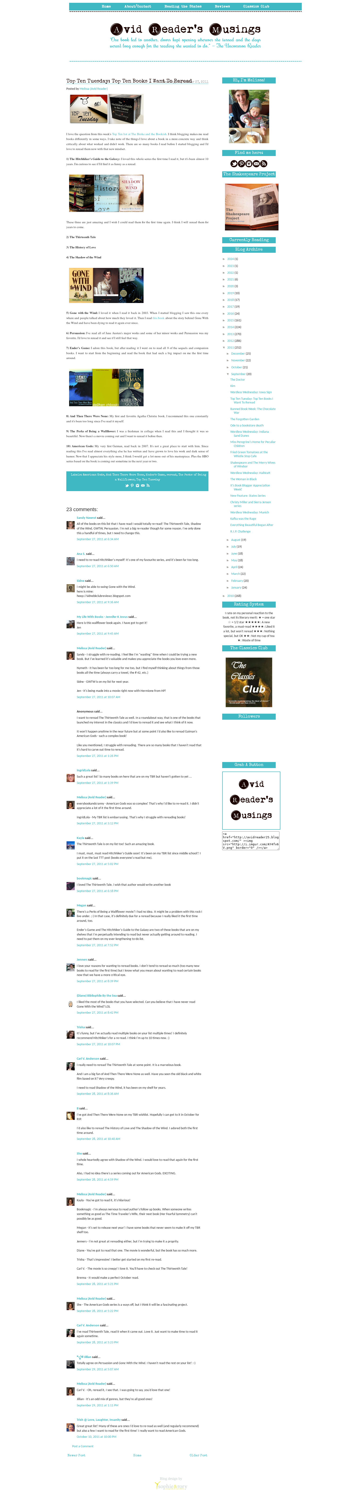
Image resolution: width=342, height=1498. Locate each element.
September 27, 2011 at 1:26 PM (97, 756)
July (234, 547)
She (79, 1153)
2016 (231, 314)
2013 (231, 334)
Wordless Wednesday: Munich (249, 512)
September (238, 374)
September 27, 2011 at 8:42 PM (97, 1013)
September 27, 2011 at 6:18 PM (97, 891)
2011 (231, 348)
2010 (231, 596)
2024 (231, 259)
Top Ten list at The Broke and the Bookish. (140, 134)
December (238, 354)
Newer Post (76, 1455)
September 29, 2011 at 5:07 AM (98, 1369)
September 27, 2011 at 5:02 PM (97, 864)
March (236, 574)
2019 (231, 293)
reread (172, 474)
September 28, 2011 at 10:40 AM (98, 1139)
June (234, 554)
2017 (231, 307)
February (237, 581)
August (236, 540)
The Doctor (237, 380)
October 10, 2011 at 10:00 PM (96, 1437)
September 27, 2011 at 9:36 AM (98, 602)
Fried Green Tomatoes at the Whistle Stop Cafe (249, 454)
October (237, 367)
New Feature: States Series (247, 496)
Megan (81, 905)
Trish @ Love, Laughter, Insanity (99, 1420)
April (234, 567)
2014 (231, 327)
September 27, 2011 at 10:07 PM (98, 1044)
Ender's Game (155, 474)
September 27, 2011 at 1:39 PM (97, 783)
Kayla (80, 838)
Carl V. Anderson (88, 1059)
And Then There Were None (125, 474)
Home (137, 1455)
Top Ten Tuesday (148, 479)
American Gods (93, 474)
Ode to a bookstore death (247, 425)
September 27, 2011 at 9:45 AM (98, 634)
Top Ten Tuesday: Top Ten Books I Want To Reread (251, 401)
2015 (231, 320)
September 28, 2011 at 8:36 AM (98, 1094)
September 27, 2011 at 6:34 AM (98, 539)
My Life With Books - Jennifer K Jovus (102, 617)
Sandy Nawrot (86, 518)
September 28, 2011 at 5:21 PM (97, 1284)
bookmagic (84, 878)
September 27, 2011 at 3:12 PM (97, 823)
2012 (231, 341)
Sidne (80, 581)
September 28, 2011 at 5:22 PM (97, 1311)
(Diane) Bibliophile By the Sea (97, 996)
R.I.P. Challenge (240, 531)
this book (158, 318)
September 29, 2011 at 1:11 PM (97, 1405)
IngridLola (84, 770)
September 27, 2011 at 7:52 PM (97, 945)
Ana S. (81, 554)
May (234, 560)
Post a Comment (83, 1446)
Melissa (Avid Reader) (91, 648)
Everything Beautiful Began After (251, 525)
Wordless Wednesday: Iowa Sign (251, 392)
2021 (231, 279)
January (236, 587)
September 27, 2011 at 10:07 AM (98, 697)
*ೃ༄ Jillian (84, 1357)
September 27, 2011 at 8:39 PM (97, 981)
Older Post (198, 1455)
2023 (231, 266)
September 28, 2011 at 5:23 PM (97, 1342)
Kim (232, 386)
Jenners (82, 960)
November (238, 360)
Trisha (81, 1027)
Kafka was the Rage (243, 519)
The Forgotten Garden (244, 419)
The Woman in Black (243, 479)
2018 (231, 300)
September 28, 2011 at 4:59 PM (97, 1180)
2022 (231, 273)
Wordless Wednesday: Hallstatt (250, 473)
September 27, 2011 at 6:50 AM (98, 566)
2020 (231, 286)
